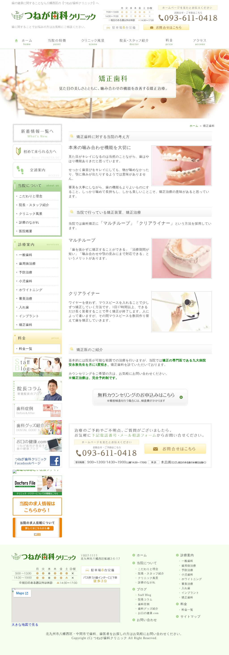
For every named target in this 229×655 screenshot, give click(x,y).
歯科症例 (144, 604)
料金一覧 (187, 609)
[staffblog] (37, 375)
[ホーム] (27, 42)
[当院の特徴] (57, 42)
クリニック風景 (148, 578)
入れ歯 (186, 588)
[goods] (37, 434)
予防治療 (187, 570)
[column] (37, 400)
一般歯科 (187, 561)
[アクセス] (200, 42)
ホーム (194, 125)
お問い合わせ (147, 620)
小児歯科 (187, 574)
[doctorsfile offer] (37, 536)
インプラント (190, 592)
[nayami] (37, 451)
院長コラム (145, 599)
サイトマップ (190, 616)
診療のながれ (146, 582)
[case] (37, 417)
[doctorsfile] (37, 494)
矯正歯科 (187, 597)
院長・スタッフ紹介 (151, 573)
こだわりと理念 (148, 569)
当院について (147, 563)
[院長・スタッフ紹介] (134, 42)
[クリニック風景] (92, 42)
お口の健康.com (148, 613)
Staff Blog (144, 595)
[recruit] (37, 514)
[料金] (169, 42)
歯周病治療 (189, 565)
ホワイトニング (192, 579)
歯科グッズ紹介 (148, 608)
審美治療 (187, 583)
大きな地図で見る (25, 624)
